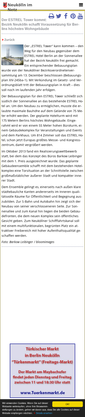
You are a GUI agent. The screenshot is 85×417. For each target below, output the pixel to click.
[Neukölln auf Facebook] (66, 17)
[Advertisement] (42, 296)
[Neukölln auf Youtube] (80, 17)
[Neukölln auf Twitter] (58, 17)
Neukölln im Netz (20, 5)
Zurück (9, 40)
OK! (68, 404)
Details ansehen (44, 413)
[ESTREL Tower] (12, 63)
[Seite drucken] (51, 17)
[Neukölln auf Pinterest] (73, 17)
